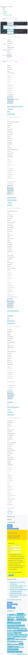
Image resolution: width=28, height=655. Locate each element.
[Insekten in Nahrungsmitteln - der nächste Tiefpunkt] (11, 398)
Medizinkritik (10, 178)
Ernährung (10, 374)
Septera (19, 654)
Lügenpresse (10, 633)
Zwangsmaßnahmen (12, 296)
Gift (8, 491)
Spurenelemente (19, 641)
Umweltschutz (10, 94)
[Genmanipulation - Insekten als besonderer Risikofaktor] (11, 307)
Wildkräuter (21, 647)
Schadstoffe (10, 504)
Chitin (11, 480)
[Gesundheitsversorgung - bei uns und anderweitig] (12, 102)
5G (12, 86)
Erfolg (17, 617)
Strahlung (9, 92)
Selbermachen (12, 641)
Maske (20, 633)
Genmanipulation (11, 381)
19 (11, 513)
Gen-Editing (10, 378)
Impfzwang (16, 628)
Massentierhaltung (11, 495)
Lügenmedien (22, 631)
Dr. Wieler (13, 617)
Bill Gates (9, 478)
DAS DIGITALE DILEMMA (16, 593)
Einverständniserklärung (14, 554)
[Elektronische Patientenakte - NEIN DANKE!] (10, 194)
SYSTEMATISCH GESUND (7, 29)
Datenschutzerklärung (16, 572)
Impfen (9, 176)
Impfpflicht (11, 626)
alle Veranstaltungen (13, 537)
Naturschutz (9, 636)
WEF (9, 509)
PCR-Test (17, 639)
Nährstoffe (23, 637)
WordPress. (24, 654)
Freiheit (9, 282)
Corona (9, 172)
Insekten (10, 389)
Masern (15, 633)
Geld (15, 620)
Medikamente (10, 170)
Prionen (9, 502)
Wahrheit (10, 647)
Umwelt (9, 644)
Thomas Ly (10, 183)
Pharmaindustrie (22, 639)
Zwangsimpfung (13, 650)
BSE (8, 480)
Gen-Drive (9, 376)
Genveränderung (11, 385)
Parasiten (10, 500)
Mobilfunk (9, 90)
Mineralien (16, 635)
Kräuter (15, 631)
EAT (8, 484)
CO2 (15, 615)
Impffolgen (17, 623)
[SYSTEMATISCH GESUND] (6, 25)
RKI (8, 641)
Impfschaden (20, 626)
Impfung (9, 628)
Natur (9, 497)
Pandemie (11, 639)
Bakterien (10, 476)
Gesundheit (10, 88)
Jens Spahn (22, 628)
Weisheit (16, 647)
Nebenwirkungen (11, 181)
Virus (21, 644)
